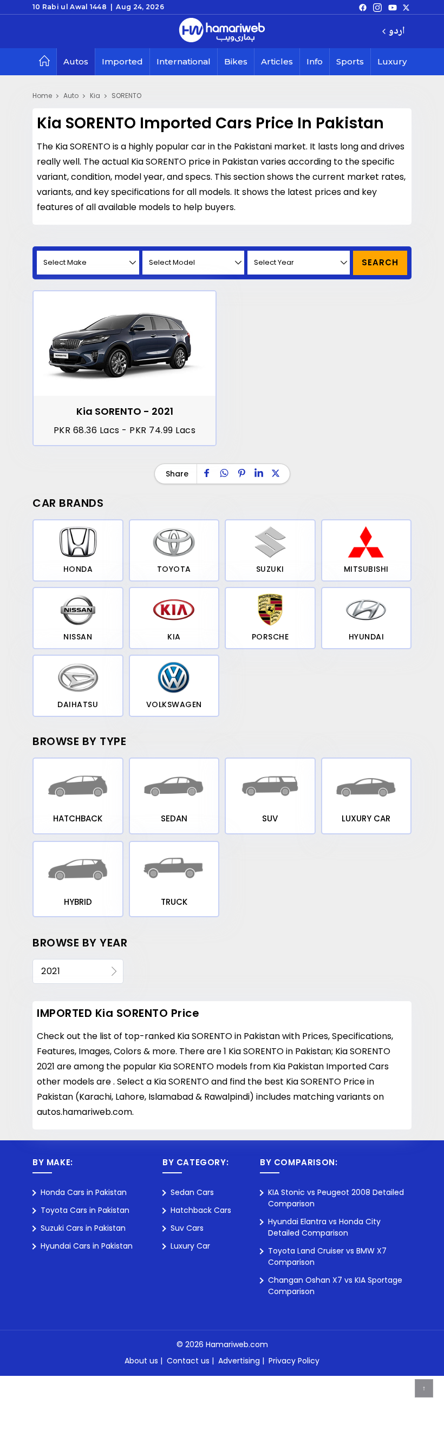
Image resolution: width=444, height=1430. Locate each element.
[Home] (44, 61)
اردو (396, 31)
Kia (95, 95)
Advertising (239, 1360)
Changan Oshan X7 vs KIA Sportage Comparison (335, 1286)
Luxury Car (190, 1245)
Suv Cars (187, 1228)
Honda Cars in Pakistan (84, 1192)
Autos (75, 61)
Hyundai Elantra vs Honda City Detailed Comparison (324, 1227)
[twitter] (406, 7)
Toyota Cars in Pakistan (85, 1210)
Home (42, 95)
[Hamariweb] (222, 31)
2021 (50, 971)
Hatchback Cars (201, 1210)
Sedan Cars (192, 1192)
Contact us (188, 1360)
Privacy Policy (294, 1360)
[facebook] (362, 7)
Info (314, 61)
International (183, 61)
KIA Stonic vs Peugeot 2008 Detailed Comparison (336, 1198)
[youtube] (392, 7)
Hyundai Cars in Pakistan (87, 1245)
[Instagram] (377, 7)
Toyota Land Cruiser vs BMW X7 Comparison (327, 1256)
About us (141, 1360)
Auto (71, 95)
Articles (277, 61)
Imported (122, 61)
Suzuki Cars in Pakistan (83, 1228)
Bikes (235, 61)
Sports (350, 61)
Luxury (392, 61)
